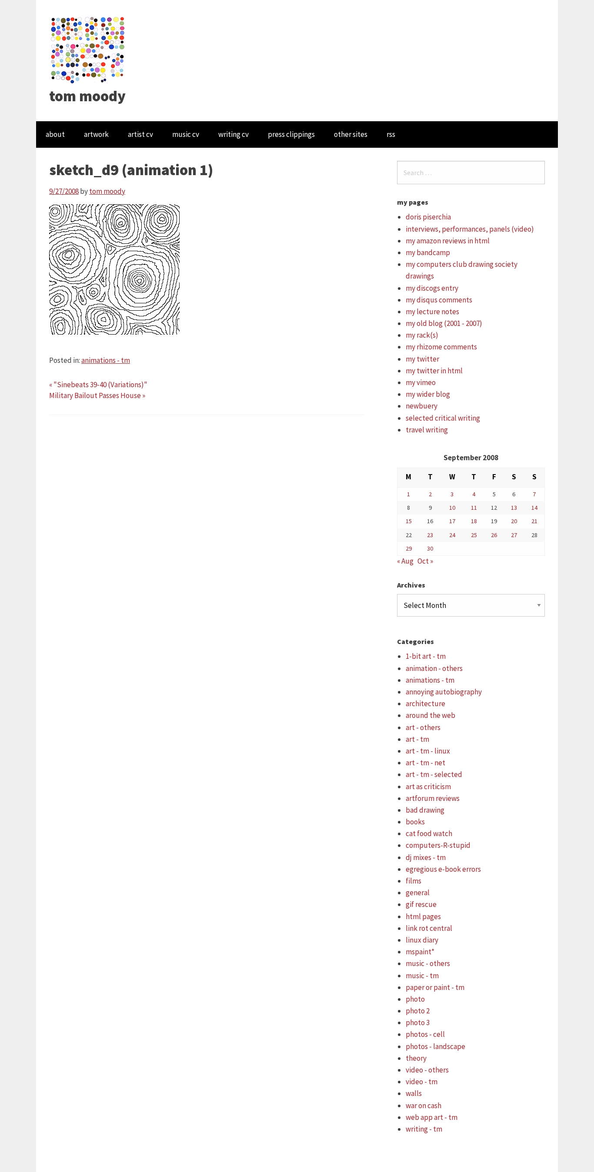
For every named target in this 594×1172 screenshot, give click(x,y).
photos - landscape (435, 1046)
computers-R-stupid (438, 845)
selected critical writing (443, 418)
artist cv (140, 134)
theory (416, 1058)
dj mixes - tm (426, 857)
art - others (423, 727)
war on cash (423, 1105)
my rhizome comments (441, 347)
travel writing (427, 430)
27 (514, 535)
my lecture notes (432, 311)
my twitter (422, 359)
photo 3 (418, 1022)
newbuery (421, 406)
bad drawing (425, 810)
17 (452, 521)
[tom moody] (88, 49)
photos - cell (425, 1034)
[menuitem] (55, 134)
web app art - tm (431, 1117)
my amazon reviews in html (448, 241)
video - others (427, 1070)
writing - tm (424, 1129)
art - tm (417, 739)
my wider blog (428, 394)
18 (474, 521)
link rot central (429, 928)
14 (534, 507)
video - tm (421, 1081)
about (55, 134)
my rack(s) (422, 335)
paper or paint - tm (435, 987)
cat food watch (429, 833)
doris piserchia (428, 217)
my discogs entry (432, 288)
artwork (96, 134)
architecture (425, 703)
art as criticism (428, 786)
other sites (350, 134)
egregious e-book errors (443, 869)
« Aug (405, 561)
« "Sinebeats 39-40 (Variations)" (98, 384)
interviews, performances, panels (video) (470, 229)
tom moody (87, 96)
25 (474, 535)
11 (474, 507)
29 (409, 548)
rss (391, 134)
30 (430, 548)
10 (452, 507)
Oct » (425, 561)
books (415, 822)
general (418, 892)
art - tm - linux (428, 751)
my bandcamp (428, 252)
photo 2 (418, 1011)
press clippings (291, 134)
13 (514, 507)
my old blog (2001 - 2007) (444, 323)
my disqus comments (439, 300)
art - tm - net (425, 762)
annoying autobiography (444, 692)
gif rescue (421, 904)
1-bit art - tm (426, 656)
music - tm (422, 975)
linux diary (422, 940)
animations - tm (105, 360)
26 (494, 535)
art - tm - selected (434, 774)
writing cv (233, 134)
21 (534, 521)
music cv (185, 134)
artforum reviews (433, 798)
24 (452, 535)
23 (430, 535)
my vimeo (421, 382)
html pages (423, 916)
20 (514, 521)
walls (414, 1093)
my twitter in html (434, 370)
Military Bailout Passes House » (97, 395)
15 (409, 521)
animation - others (434, 668)
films (413, 881)
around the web (430, 715)
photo (415, 999)
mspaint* (420, 951)
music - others (428, 963)
